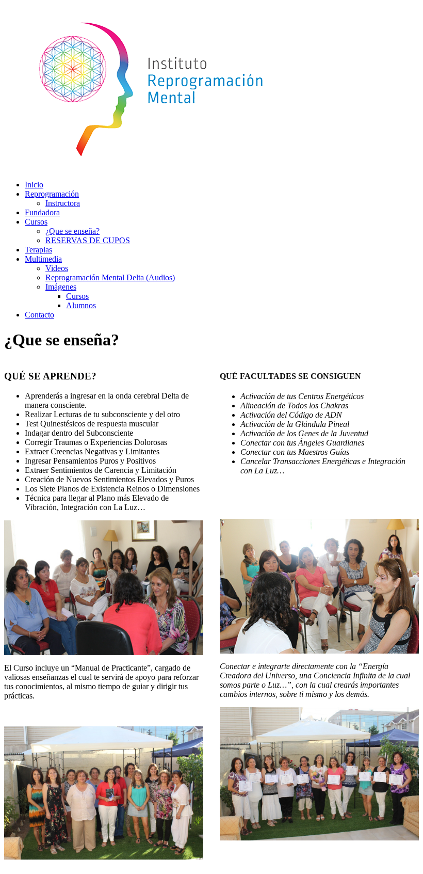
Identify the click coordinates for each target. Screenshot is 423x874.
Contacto (39, 314)
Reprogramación (52, 193)
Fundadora (42, 212)
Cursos (36, 221)
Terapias (38, 249)
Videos (56, 268)
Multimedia (43, 259)
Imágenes (60, 286)
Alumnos (81, 305)
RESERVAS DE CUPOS (87, 240)
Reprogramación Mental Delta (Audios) (110, 277)
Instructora (62, 203)
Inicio (34, 184)
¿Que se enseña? (72, 231)
